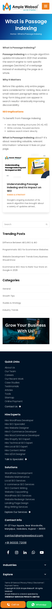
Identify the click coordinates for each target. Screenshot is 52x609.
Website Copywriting (16, 492)
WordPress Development (18, 473)
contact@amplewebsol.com (24, 535)
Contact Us (11, 406)
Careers (9, 375)
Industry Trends (10, 310)
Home (13, 34)
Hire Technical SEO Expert (19, 442)
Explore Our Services (16, 512)
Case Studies (12, 382)
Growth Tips (9, 295)
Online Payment (14, 401)
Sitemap (9, 397)
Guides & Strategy (16, 195)
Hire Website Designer (17, 428)
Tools (8, 393)
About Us (10, 367)
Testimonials (12, 386)
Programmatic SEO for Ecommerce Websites (25, 249)
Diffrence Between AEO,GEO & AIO (20, 242)
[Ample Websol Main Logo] (21, 6)
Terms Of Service (12, 582)
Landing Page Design (16, 503)
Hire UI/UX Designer (15, 454)
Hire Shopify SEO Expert (17, 439)
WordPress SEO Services (18, 495)
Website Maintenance (17, 477)
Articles (9, 390)
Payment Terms (11, 585)
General (7, 288)
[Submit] (46, 224)
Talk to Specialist (14, 459)
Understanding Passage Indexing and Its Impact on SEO (24, 187)
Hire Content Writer (15, 450)
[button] (45, 6)
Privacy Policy (26, 582)
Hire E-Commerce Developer (21, 431)
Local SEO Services (15, 480)
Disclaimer (38, 582)
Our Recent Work (14, 378)
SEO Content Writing (16, 488)
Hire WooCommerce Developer (22, 435)
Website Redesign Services (20, 499)
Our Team (10, 371)
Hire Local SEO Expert (16, 446)
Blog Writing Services (16, 507)
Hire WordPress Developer (19, 420)
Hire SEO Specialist (15, 424)
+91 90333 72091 (16, 542)
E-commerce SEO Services (19, 484)
